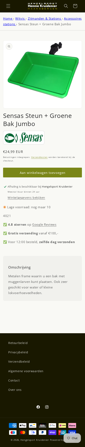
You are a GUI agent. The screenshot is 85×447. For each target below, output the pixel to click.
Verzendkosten (39, 157)
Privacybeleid (18, 352)
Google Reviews (44, 224)
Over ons (15, 390)
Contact (14, 380)
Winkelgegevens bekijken (26, 198)
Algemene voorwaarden (26, 371)
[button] (8, 6)
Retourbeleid (18, 343)
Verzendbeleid (19, 361)
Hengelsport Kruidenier (34, 439)
